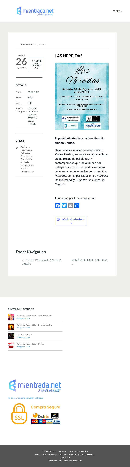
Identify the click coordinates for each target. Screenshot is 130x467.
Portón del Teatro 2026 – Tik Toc (30, 344)
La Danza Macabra (24, 334)
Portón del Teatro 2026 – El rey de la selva (34, 325)
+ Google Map (27, 171)
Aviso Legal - (41, 454)
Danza (30, 121)
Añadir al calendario (73, 219)
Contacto (65, 457)
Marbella (32, 124)
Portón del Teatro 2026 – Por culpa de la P (34, 315)
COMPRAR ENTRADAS (36, 64)
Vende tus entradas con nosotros (65, 460)
